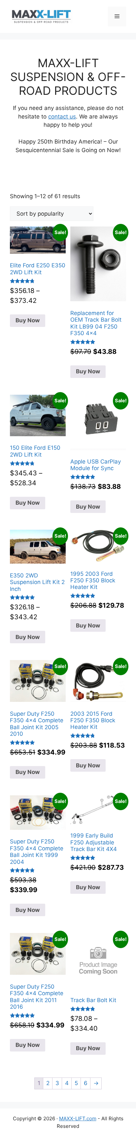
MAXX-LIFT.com (77, 1118)
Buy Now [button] (88, 506)
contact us (62, 116)
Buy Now (28, 320)
